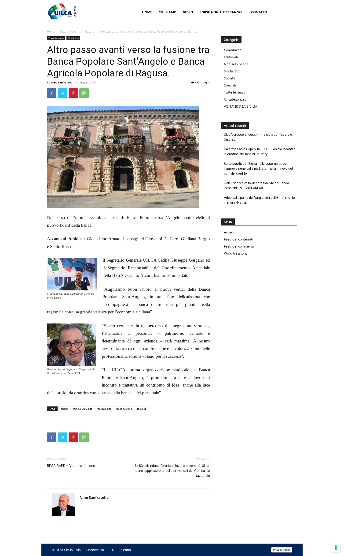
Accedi (229, 232)
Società (229, 78)
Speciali (230, 85)
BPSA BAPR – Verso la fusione (71, 466)
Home (51, 32)
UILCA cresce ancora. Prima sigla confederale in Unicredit (259, 137)
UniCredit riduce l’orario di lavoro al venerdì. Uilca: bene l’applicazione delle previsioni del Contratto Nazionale (172, 471)
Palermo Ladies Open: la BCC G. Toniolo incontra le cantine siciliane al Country (259, 151)
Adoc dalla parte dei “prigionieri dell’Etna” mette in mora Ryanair (259, 200)
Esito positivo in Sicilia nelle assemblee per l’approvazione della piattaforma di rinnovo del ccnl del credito (258, 168)
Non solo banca (236, 64)
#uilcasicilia (104, 408)
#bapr (64, 408)
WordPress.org (235, 253)
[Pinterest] (73, 93)
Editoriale (231, 57)
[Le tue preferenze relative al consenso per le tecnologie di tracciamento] (335, 547)
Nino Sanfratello (61, 82)
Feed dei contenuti (238, 239)
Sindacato (87, 32)
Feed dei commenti (239, 246)
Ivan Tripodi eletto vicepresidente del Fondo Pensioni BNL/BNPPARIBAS (256, 185)
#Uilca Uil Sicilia (82, 408)
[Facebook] (51, 93)
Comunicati (233, 50)
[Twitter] (62, 93)
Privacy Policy (281, 549)
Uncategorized (235, 99)
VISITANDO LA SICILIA (240, 106)
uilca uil (141, 408)
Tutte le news (68, 32)
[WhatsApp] (84, 93)
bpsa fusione (124, 408)
